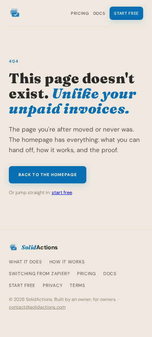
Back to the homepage (47, 174)
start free (62, 192)
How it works (67, 262)
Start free (126, 13)
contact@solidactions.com (37, 307)
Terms (77, 285)
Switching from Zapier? (39, 274)
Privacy (52, 285)
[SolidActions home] (15, 13)
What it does (25, 262)
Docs (99, 13)
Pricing (80, 13)
